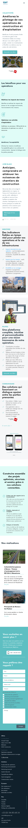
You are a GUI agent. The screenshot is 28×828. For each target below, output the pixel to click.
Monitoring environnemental (11, 696)
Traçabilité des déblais (10, 700)
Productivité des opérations (11, 694)
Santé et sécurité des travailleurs (12, 702)
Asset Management (9, 704)
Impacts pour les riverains (13, 259)
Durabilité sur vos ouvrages (13, 268)
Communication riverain (11, 706)
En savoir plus (6, 425)
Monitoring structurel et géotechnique (14, 698)
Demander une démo (10, 52)
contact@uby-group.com (6, 815)
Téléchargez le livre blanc (9, 213)
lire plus (6, 584)
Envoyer (21, 726)
